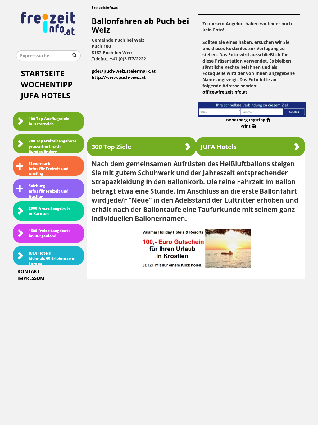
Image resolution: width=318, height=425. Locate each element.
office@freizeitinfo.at (224, 92)
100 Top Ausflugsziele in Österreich (49, 121)
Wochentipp (47, 84)
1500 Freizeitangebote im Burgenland (49, 233)
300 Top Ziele (111, 147)
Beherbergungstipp (245, 120)
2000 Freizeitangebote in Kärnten (49, 211)
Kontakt (28, 271)
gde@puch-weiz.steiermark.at (124, 71)
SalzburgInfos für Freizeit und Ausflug (49, 191)
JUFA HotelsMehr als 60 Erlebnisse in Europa (52, 258)
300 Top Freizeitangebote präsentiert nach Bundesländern (52, 146)
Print (245, 126)
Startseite (42, 73)
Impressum (30, 278)
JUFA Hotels (45, 95)
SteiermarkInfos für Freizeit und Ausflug (49, 168)
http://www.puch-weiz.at (119, 77)
